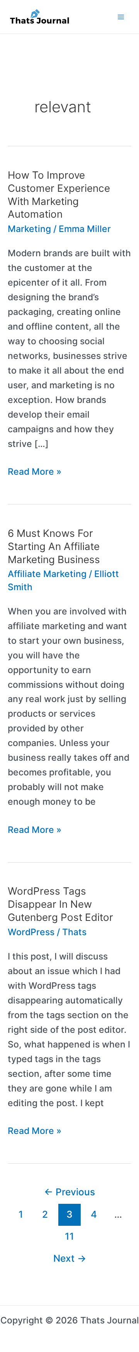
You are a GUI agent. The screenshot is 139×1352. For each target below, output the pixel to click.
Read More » (34, 472)
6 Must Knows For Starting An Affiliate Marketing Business (54, 546)
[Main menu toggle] (121, 16)
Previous (69, 1192)
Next (69, 1258)
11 (69, 1236)
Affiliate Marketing (47, 574)
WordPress (31, 932)
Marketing (29, 228)
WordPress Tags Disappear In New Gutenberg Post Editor (60, 904)
